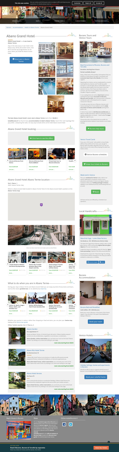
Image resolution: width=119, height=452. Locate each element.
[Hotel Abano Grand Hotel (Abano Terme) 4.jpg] (65, 68)
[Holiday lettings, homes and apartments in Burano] (95, 350)
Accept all (99, 3)
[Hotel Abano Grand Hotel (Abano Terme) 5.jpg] (47, 86)
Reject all (88, 3)
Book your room (95, 322)
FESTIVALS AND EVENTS (101, 21)
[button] (41, 205)
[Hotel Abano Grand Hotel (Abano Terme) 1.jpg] (47, 50)
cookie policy (55, 4)
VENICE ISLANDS (16, 21)
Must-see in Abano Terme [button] (21, 60)
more (102, 262)
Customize (77, 3)
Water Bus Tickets (101, 448)
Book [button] (96, 192)
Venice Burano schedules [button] (96, 154)
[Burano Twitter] (70, 424)
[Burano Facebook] (64, 424)
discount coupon (93, 262)
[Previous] (8, 160)
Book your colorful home (96, 377)
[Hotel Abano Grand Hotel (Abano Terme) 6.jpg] (65, 86)
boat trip (43, 289)
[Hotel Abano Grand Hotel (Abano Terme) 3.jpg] (47, 68)
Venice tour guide (22, 322)
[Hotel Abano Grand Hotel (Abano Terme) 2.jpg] (65, 50)
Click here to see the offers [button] (42, 138)
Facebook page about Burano (47, 422)
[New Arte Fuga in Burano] (95, 225)
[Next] (75, 160)
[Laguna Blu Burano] (95, 293)
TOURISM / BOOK (59, 21)
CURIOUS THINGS (80, 21)
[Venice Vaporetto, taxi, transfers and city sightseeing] (41, 235)
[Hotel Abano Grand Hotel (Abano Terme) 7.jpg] (56, 104)
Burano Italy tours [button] (96, 128)
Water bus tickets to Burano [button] (97, 164)
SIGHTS (38, 21)
